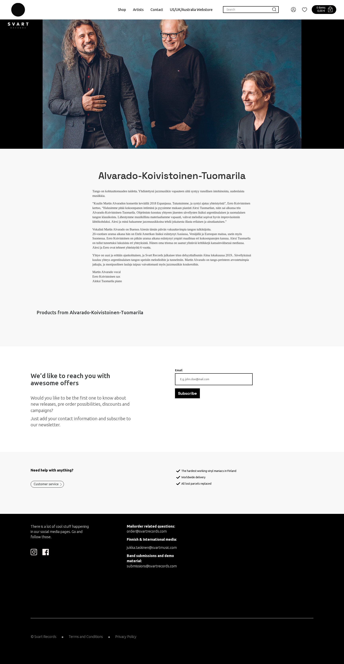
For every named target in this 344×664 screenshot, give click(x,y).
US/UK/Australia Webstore (191, 10)
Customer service (46, 484)
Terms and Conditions (86, 637)
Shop (122, 10)
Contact (156, 10)
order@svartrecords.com (147, 531)
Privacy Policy (125, 637)
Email (178, 370)
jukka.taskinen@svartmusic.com (152, 547)
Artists (138, 10)
